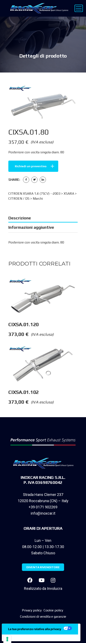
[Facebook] (26, 180)
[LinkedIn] (43, 180)
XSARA (69, 193)
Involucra (54, 588)
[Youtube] (41, 580)
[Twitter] (34, 180)
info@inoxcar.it (43, 513)
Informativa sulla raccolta (25, 638)
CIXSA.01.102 (23, 392)
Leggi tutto (81, 286)
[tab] (43, 218)
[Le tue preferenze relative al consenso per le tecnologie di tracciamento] (7, 639)
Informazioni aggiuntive (31, 227)
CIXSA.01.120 (23, 324)
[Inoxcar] (38, 8)
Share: (14, 180)
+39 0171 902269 (43, 507)
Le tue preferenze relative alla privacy (34, 629)
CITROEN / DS (18, 198)
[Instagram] (53, 580)
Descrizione (19, 217)
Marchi (38, 198)
